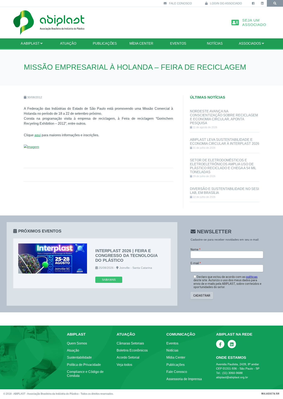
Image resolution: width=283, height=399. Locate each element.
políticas (252, 277)
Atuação (73, 350)
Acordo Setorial (128, 357)
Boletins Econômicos (132, 350)
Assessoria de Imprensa (184, 379)
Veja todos (124, 364)
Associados (250, 43)
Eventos (178, 43)
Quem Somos (77, 343)
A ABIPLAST (30, 43)
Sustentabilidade (79, 357)
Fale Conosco (180, 3)
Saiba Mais (109, 279)
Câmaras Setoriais (130, 343)
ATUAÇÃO (68, 43)
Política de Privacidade (84, 364)
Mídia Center (141, 43)
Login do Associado (225, 3)
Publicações (105, 43)
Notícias (215, 43)
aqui (37, 135)
